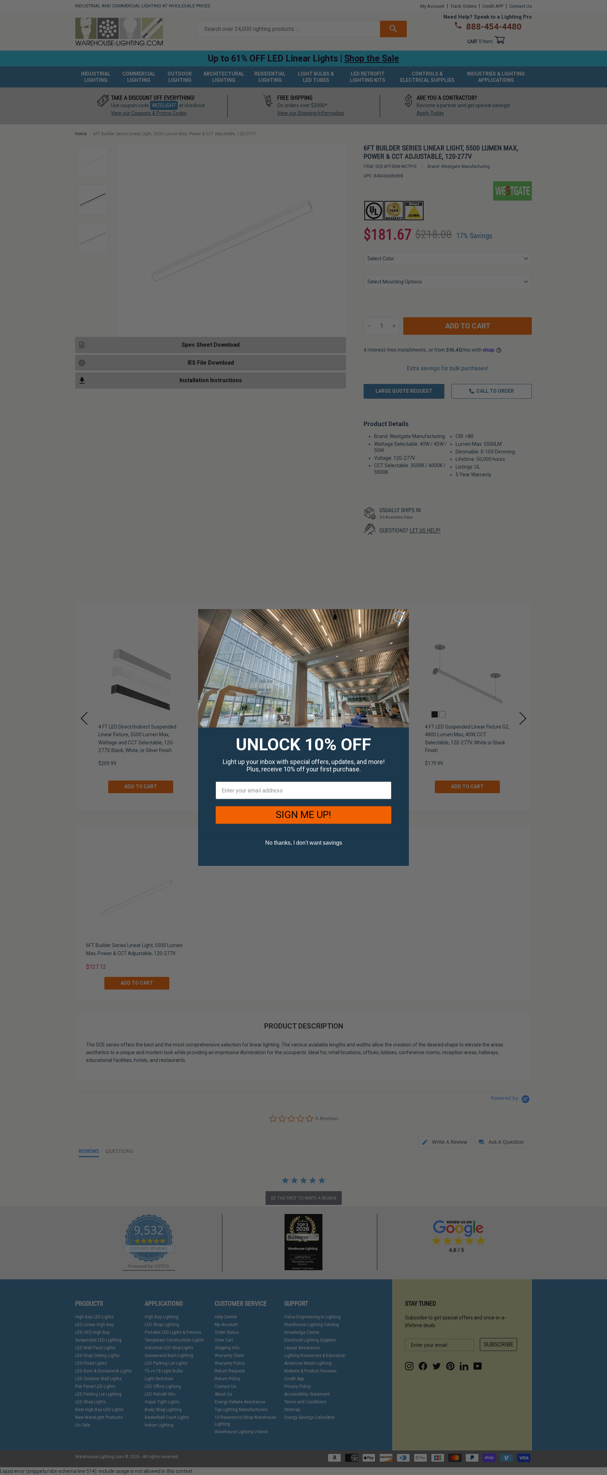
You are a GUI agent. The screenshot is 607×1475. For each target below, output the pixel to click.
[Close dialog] (399, 617)
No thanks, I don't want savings (303, 843)
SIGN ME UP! (303, 815)
